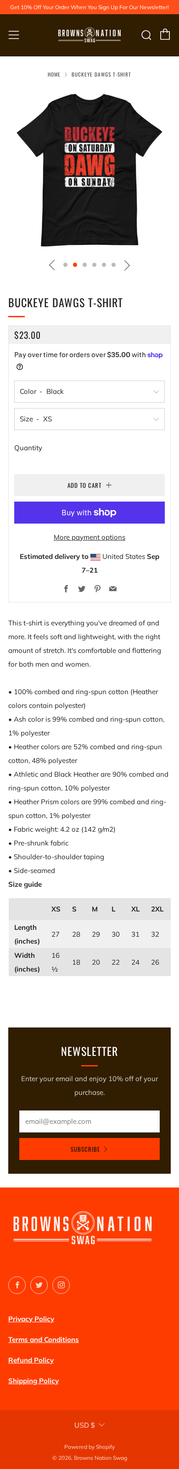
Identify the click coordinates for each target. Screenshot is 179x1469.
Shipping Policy (33, 1380)
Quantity (28, 447)
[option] (89, 170)
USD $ (84, 1425)
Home (54, 74)
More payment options (89, 537)
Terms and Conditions (43, 1339)
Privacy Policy (31, 1318)
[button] (65, 265)
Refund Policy (31, 1360)
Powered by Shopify (89, 1446)
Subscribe (85, 1149)
